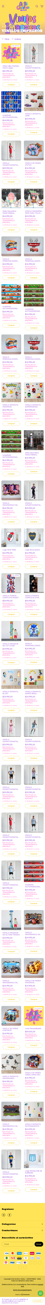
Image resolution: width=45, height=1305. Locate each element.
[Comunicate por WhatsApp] (40, 1293)
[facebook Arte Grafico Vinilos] (9, 1215)
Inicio (3, 23)
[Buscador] (37, 6)
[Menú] (3, 6)
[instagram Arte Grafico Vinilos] (3, 1215)
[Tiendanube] (22, 1295)
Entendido (38, 1301)
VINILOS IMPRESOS (14, 23)
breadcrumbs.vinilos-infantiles (31, 23)
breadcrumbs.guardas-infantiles (12, 25)
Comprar (33, 182)
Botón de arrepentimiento (22, 1290)
